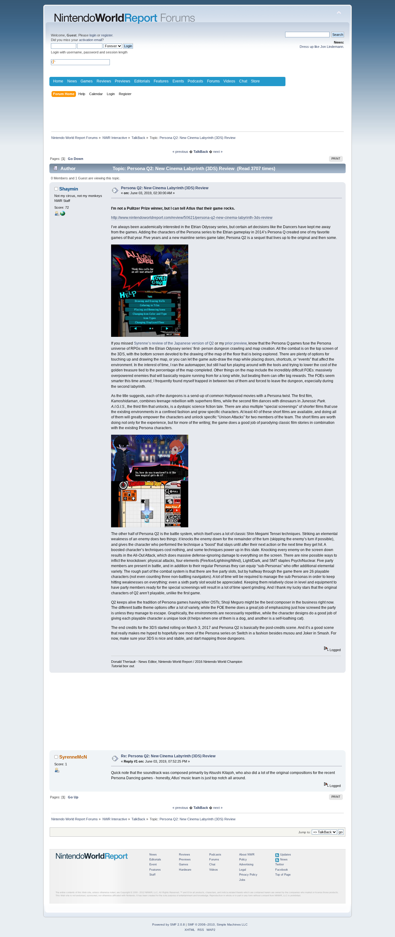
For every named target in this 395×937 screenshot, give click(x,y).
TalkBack (200, 151)
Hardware (185, 869)
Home (58, 81)
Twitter (279, 864)
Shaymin (68, 188)
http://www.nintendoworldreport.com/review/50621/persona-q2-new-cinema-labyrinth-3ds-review (191, 217)
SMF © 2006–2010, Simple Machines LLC (217, 924)
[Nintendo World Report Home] (91, 863)
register (106, 35)
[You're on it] (62, 214)
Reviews (104, 81)
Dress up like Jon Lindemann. (322, 46)
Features (161, 81)
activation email (90, 40)
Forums (213, 81)
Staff (152, 874)
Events (178, 81)
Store (255, 81)
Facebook (281, 869)
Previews (122, 81)
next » (217, 151)
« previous (180, 151)
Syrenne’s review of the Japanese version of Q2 (174, 343)
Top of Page (283, 874)
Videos (229, 81)
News (72, 81)
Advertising (246, 864)
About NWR (247, 854)
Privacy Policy (248, 874)
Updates (285, 854)
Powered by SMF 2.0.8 (168, 924)
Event (153, 864)
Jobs (242, 879)
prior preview (236, 343)
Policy (243, 859)
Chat (243, 81)
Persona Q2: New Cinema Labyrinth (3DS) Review (164, 188)
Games (87, 81)
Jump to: (304, 832)
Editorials (142, 81)
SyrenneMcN (73, 756)
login (92, 35)
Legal (242, 869)
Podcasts (195, 81)
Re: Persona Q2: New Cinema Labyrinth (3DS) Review (168, 756)
